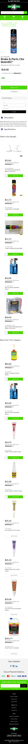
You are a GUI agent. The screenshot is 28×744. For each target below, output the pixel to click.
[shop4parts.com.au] (14, 6)
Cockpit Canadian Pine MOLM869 (13, 248)
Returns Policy (14, 721)
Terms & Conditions (15, 687)
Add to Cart (14, 87)
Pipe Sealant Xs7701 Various (12, 530)
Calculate (14, 111)
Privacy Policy (23, 687)
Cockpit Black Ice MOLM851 (12, 209)
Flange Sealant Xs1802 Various (13, 451)
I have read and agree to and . (14, 687)
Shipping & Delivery (14, 724)
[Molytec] (21, 195)
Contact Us (14, 710)
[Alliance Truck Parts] (21, 156)
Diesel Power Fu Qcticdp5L (12, 648)
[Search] (25, 12)
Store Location (14, 696)
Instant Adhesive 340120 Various (13, 491)
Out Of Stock (14, 536)
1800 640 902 (15, 1)
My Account (14, 699)
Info (21, 73)
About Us (14, 707)
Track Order (14, 701)
